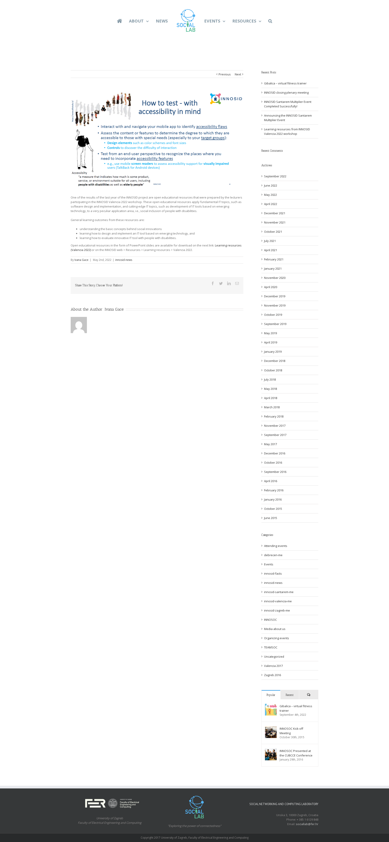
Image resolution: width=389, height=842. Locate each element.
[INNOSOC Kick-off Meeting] (271, 729)
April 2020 (270, 287)
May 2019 (270, 333)
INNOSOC (270, 620)
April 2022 (270, 204)
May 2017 (270, 444)
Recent (290, 695)
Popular (271, 695)
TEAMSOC (270, 647)
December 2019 (274, 296)
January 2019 (273, 352)
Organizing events (276, 638)
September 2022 (275, 176)
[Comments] (308, 694)
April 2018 (270, 398)
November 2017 (274, 426)
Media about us (274, 629)
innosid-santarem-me (279, 592)
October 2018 (273, 370)
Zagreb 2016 (272, 675)
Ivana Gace (81, 260)
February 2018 (273, 416)
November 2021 (274, 222)
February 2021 (273, 259)
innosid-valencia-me (278, 601)
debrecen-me (273, 555)
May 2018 (270, 389)
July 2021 (270, 241)
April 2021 (270, 250)
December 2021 (274, 213)
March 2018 (272, 407)
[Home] (123, 21)
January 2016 (273, 499)
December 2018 (274, 361)
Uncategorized (274, 657)
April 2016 (270, 481)
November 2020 (274, 278)
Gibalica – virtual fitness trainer (285, 83)
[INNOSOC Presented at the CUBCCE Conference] (271, 751)
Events (268, 564)
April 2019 (270, 342)
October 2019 (273, 315)
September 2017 (275, 435)
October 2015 (273, 509)
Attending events (275, 546)
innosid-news (123, 260)
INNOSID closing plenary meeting (286, 92)
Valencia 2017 (273, 666)
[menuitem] (126, 21)
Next (238, 74)
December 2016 (274, 453)
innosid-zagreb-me (277, 610)
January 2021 (273, 268)
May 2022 (270, 195)
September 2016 (275, 472)
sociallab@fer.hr (307, 824)
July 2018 (270, 379)
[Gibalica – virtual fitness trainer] (271, 706)
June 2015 (270, 518)
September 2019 (275, 324)
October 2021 (273, 232)
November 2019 (274, 305)
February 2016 (273, 490)
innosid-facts (273, 573)
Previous (225, 74)
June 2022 (270, 185)
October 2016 (273, 463)
